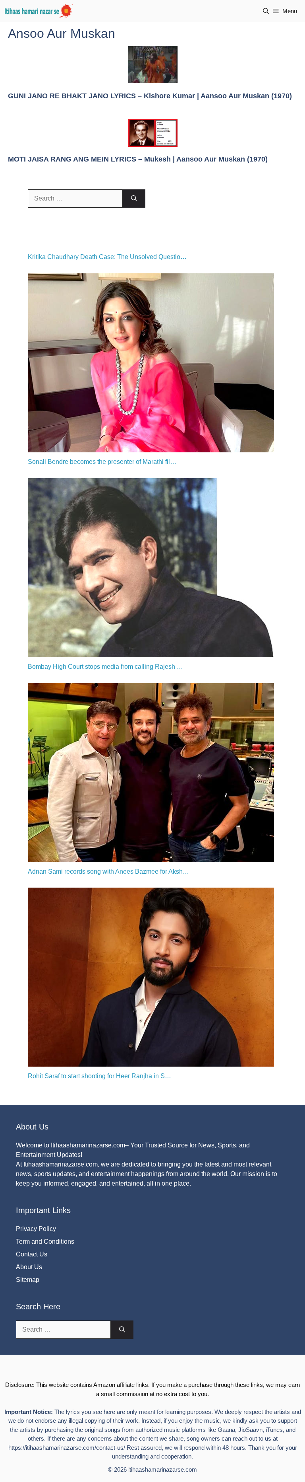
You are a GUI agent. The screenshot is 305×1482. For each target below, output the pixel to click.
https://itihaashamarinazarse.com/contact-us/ (66, 1447)
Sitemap (27, 1279)
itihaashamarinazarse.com (162, 1469)
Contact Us (31, 1254)
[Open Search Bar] (266, 11)
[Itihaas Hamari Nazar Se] (39, 11)
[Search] (134, 198)
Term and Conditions (45, 1241)
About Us (29, 1267)
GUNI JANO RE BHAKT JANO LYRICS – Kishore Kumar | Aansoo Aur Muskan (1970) (150, 96)
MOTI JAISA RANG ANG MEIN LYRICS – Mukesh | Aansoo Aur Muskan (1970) (138, 159)
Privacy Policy (36, 1228)
